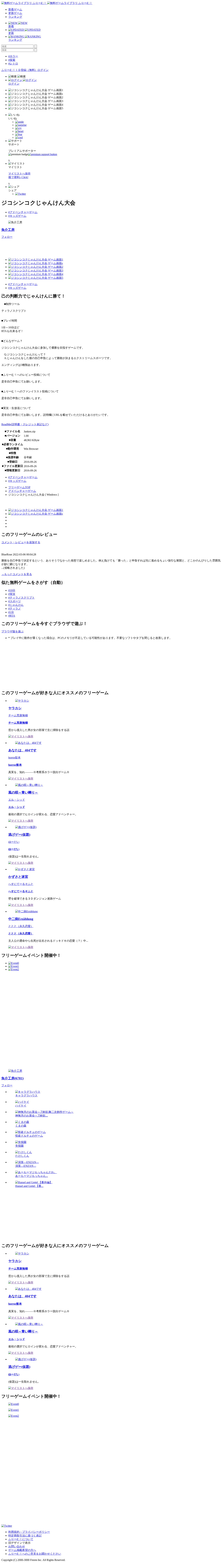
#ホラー (13, 56)
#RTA (11, 615)
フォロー (6, 236)
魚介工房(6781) (12, 1078)
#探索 (11, 59)
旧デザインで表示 (19, 1542)
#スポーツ (14, 601)
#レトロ (13, 63)
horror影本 (14, 757)
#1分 (11, 612)
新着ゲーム (15, 9)
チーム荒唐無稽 (18, 715)
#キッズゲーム (17, 215)
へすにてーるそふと (20, 884)
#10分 (11, 590)
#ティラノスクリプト (21, 597)
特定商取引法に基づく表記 (25, 1535)
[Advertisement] (64, 246)
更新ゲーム (15, 13)
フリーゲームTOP (19, 487)
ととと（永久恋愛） (20, 926)
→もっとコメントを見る (16, 574)
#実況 (11, 594)
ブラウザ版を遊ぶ (12, 631)
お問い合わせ (16, 1546)
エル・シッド (16, 799)
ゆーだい (13, 841)
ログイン (43, 70)
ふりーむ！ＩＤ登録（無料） (19, 70)
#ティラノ (14, 608)
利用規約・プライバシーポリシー (29, 1531)
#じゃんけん (16, 604)
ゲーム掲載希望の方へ (22, 1550)
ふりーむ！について (20, 1539)
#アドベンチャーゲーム (22, 212)
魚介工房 (8, 230)
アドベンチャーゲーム (22, 490)
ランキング (15, 16)
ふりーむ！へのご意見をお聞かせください (34, 1553)
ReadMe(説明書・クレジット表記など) (25, 424)
